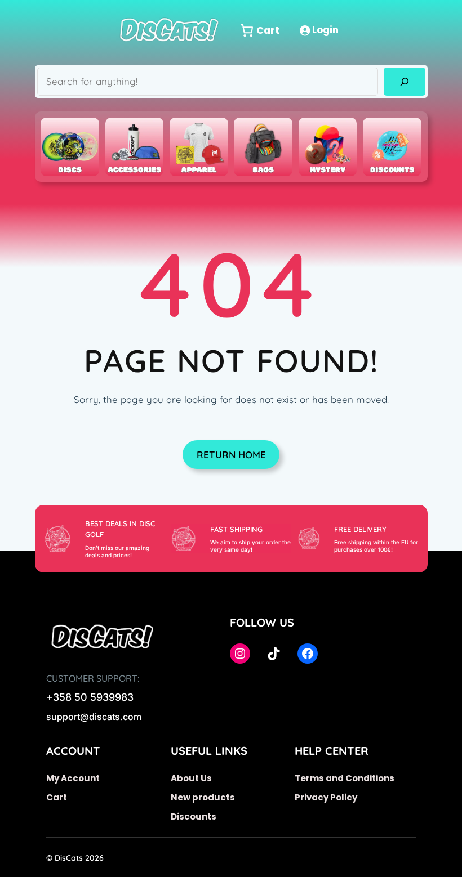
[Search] (404, 82)
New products (203, 797)
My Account (73, 778)
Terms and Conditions (344, 778)
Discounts (193, 816)
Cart (56, 797)
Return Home (231, 454)
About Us (191, 778)
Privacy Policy (326, 797)
